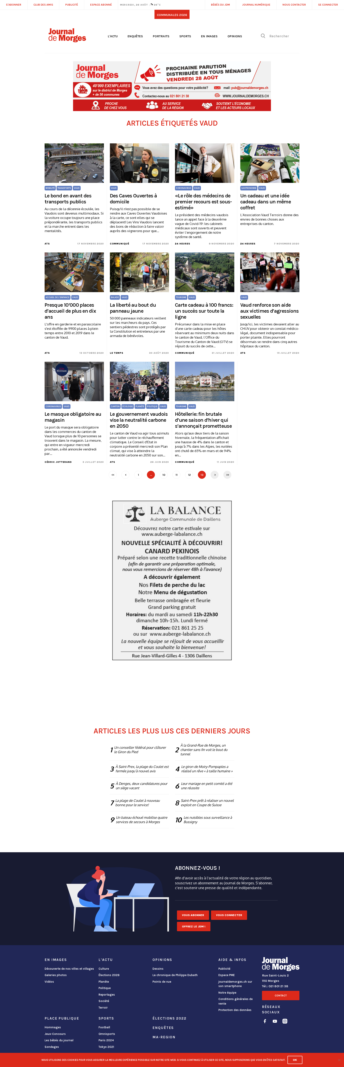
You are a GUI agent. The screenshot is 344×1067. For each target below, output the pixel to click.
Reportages (107, 994)
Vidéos (49, 981)
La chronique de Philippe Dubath (175, 975)
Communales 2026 (172, 15)
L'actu (113, 36)
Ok (295, 1060)
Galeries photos (56, 975)
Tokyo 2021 (106, 1047)
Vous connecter (229, 915)
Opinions (235, 36)
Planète (104, 981)
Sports (185, 36)
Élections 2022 (169, 1018)
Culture (104, 968)
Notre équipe (227, 992)
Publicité (224, 968)
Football (104, 1027)
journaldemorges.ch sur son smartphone (235, 984)
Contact (281, 995)
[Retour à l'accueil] (280, 965)
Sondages (52, 1047)
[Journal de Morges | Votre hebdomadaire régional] (67, 41)
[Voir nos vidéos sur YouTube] (275, 1022)
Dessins (157, 968)
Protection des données (234, 1010)
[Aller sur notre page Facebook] (265, 1022)
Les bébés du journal (59, 1040)
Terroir (103, 1007)
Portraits (161, 36)
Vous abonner (193, 915)
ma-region (164, 1037)
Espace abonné (101, 4)
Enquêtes (135, 36)
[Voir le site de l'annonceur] (172, 86)
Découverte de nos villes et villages (69, 968)
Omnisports (107, 1034)
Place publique (62, 1018)
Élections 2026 (109, 975)
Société (104, 1001)
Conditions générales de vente (235, 1001)
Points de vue (161, 981)
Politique (105, 988)
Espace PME (226, 975)
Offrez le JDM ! (193, 926)
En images (209, 36)
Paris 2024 (106, 1040)
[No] (339, 1060)
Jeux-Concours (55, 1034)
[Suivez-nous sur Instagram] (284, 1022)
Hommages (53, 1027)
